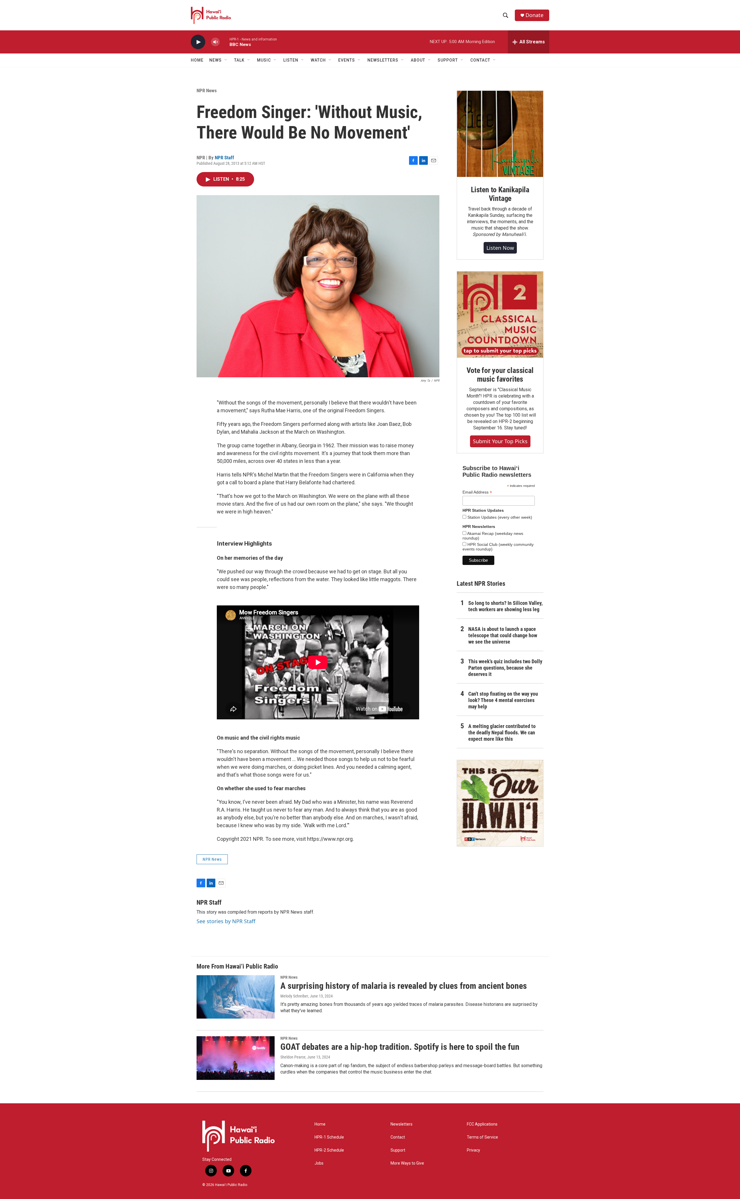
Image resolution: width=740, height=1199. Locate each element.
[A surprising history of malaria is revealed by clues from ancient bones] (236, 997)
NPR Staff (224, 157)
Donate (534, 15)
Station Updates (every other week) (499, 517)
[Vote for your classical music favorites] (500, 314)
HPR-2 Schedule (329, 1150)
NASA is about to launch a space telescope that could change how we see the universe (502, 635)
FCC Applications (482, 1124)
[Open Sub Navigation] (226, 60)
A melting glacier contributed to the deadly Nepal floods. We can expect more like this (502, 732)
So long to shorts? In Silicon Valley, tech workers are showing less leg (505, 606)
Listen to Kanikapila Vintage (500, 194)
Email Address (477, 492)
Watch (318, 60)
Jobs (318, 1163)
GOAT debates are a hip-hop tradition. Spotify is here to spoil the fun (399, 1047)
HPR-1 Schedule (329, 1137)
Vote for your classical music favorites (500, 374)
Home (197, 60)
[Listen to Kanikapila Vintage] (500, 134)
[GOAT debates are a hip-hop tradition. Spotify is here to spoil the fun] (236, 1058)
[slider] (224, 42)
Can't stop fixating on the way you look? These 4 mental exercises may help (503, 700)
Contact (398, 1137)
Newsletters (401, 1124)
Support (398, 1150)
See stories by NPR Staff (226, 921)
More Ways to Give (407, 1163)
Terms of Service (482, 1137)
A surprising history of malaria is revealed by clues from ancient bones (403, 986)
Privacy (473, 1150)
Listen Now (500, 247)
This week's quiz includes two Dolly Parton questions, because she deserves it (505, 667)
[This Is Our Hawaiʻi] (500, 803)
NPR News (207, 90)
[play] (198, 42)
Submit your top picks (500, 441)
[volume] (215, 42)
